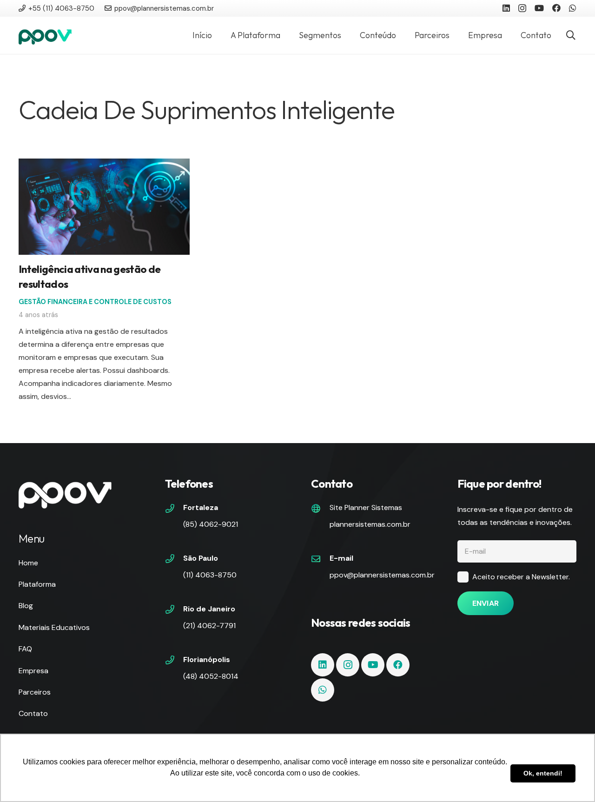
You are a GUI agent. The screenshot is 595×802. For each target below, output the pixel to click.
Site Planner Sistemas (366, 507)
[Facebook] (556, 8)
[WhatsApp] (572, 8)
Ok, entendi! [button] (542, 773)
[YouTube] (539, 8)
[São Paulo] (174, 559)
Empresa (33, 671)
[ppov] (45, 35)
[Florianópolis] (174, 661)
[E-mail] (320, 559)
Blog (26, 605)
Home (28, 563)
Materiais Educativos (54, 627)
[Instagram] (522, 8)
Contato (33, 713)
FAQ (25, 649)
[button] (571, 35)
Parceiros (35, 692)
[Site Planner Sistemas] (320, 509)
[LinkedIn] (506, 8)
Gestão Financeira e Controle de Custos (95, 302)
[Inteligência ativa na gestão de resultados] (104, 165)
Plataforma (37, 584)
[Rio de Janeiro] (174, 610)
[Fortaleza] (174, 509)
